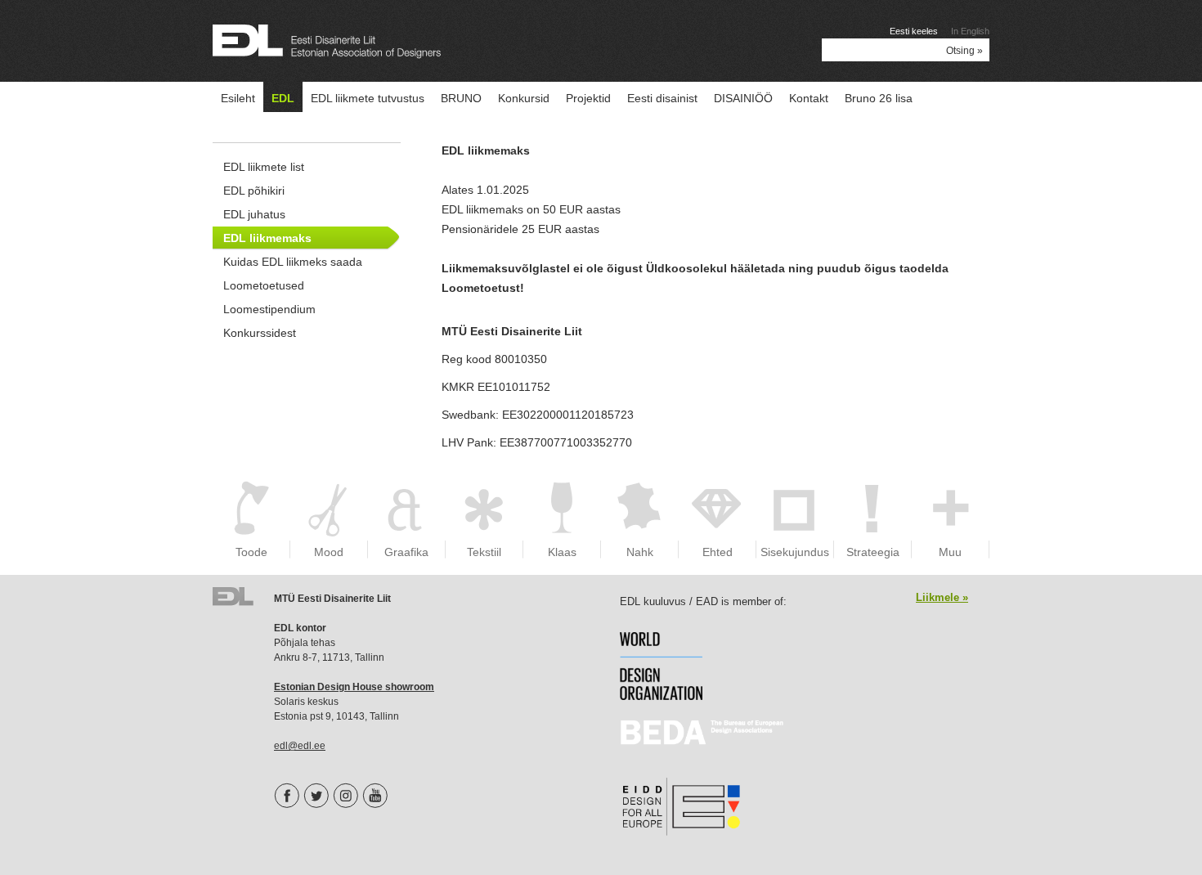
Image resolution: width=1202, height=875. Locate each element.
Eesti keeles (914, 31)
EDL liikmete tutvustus (367, 98)
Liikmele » (942, 597)
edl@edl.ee (299, 746)
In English (970, 31)
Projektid (588, 98)
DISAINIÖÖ (743, 98)
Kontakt (808, 98)
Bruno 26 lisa (879, 98)
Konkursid (523, 98)
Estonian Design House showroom (354, 687)
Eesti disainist (662, 98)
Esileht (238, 98)
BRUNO (461, 98)
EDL (282, 98)
